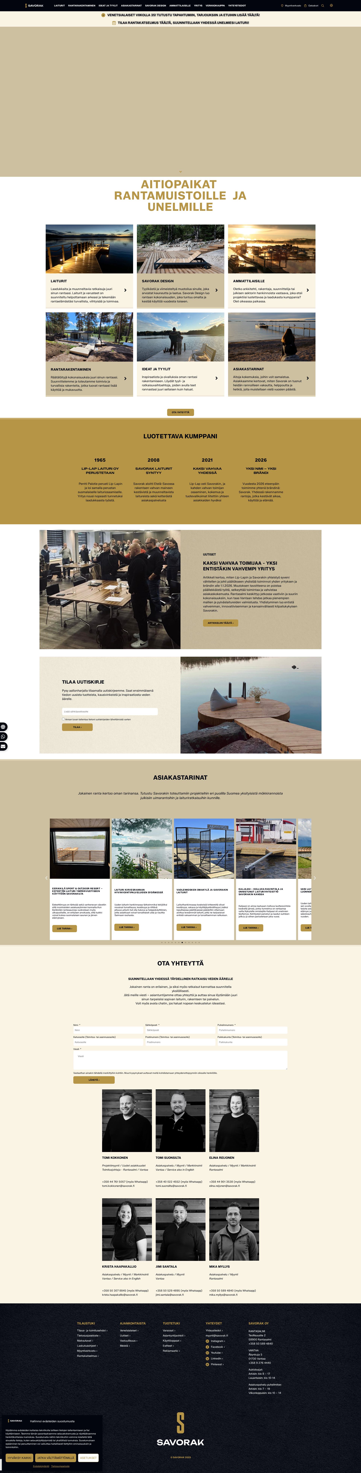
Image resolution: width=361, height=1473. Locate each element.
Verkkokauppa (215, 5)
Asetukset (88, 1458)
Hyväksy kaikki (19, 1458)
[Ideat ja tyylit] (216, 378)
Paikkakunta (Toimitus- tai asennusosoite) (240, 1037)
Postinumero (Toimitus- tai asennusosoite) (167, 1037)
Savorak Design (155, 5)
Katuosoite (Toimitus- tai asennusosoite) (94, 1037)
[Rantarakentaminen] (125, 378)
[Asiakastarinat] (307, 378)
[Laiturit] (125, 290)
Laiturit (59, 5)
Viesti (76, 1049)
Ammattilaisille (180, 5)
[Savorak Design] (216, 290)
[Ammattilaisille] (307, 290)
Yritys (198, 5)
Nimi (76, 1025)
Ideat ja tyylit (108, 5)
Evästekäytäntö (41, 1466)
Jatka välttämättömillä (55, 1458)
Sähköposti (151, 1025)
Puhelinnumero (226, 1025)
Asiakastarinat (131, 5)
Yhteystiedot (237, 5)
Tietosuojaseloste (60, 1466)
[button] (331, 5)
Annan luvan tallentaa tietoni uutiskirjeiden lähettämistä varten (98, 719)
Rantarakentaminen (81, 5)
